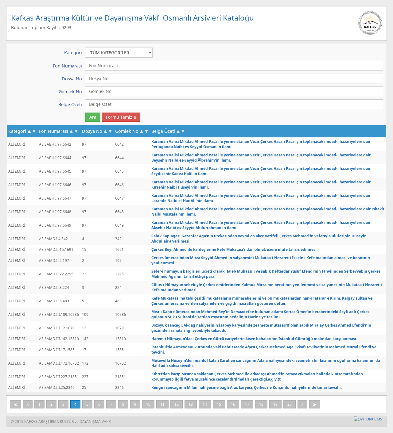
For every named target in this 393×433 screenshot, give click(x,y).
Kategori (17, 131)
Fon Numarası (53, 131)
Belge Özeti (163, 131)
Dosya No (92, 131)
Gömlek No (126, 131)
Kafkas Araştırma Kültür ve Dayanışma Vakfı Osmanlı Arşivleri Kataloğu (132, 18)
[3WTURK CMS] (368, 419)
